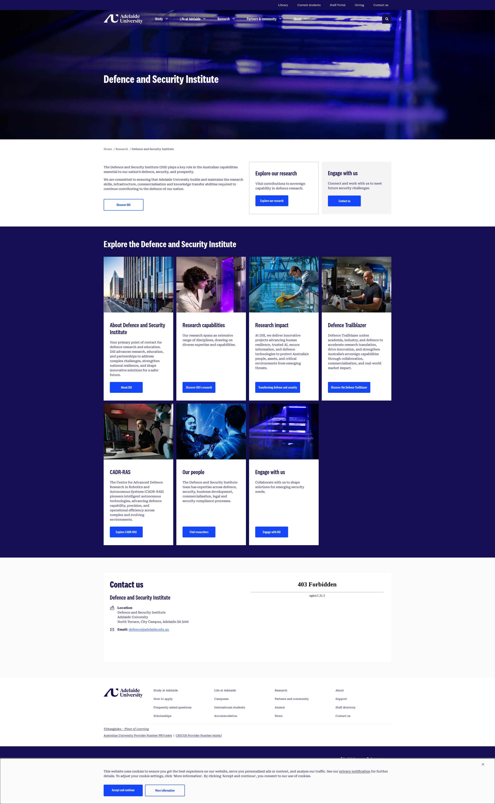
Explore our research (271, 200)
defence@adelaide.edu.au (149, 629)
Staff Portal (338, 5)
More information (165, 790)
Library (283, 5)
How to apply (163, 698)
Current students (309, 5)
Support (341, 698)
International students (229, 707)
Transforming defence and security (277, 387)
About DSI (126, 387)
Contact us (380, 5)
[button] (483, 764)
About (339, 690)
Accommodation (225, 715)
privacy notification (354, 771)
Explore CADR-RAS (126, 532)
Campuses (221, 698)
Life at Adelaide (225, 690)
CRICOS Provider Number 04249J (199, 735)
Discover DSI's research (199, 387)
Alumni (280, 707)
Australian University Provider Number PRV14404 (138, 735)
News (278, 715)
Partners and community (292, 698)
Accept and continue (123, 790)
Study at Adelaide (166, 690)
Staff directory (345, 707)
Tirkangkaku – (126, 728)
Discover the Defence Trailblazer (349, 387)
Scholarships (162, 715)
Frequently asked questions (172, 707)
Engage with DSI (272, 532)
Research (281, 690)
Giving (359, 5)
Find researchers (199, 532)
